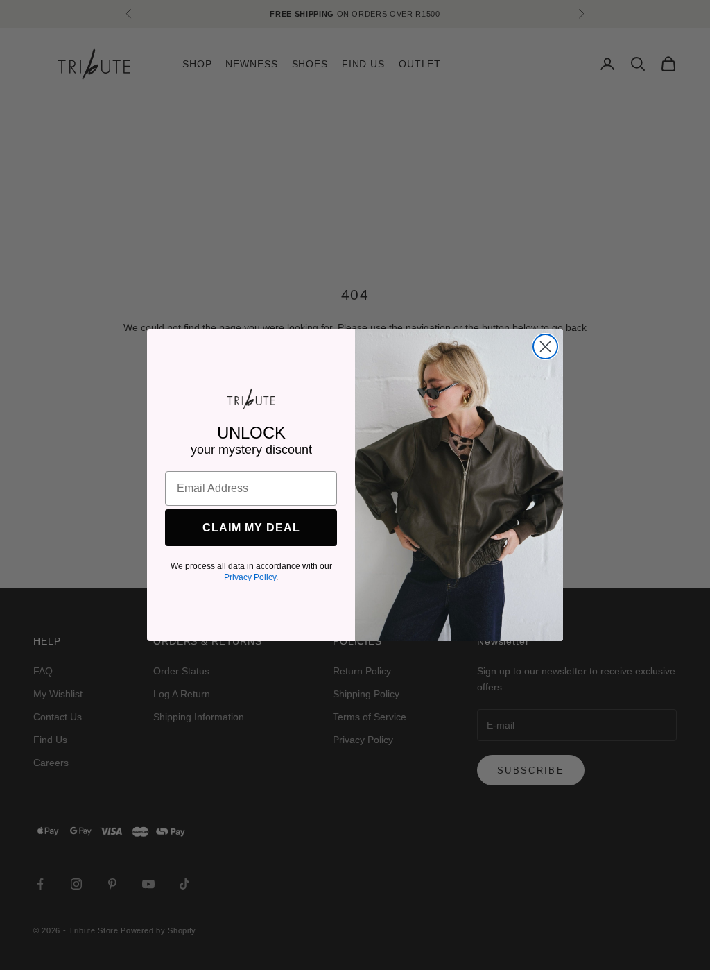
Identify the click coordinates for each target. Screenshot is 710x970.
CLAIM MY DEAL (251, 528)
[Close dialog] (545, 346)
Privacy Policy (250, 577)
